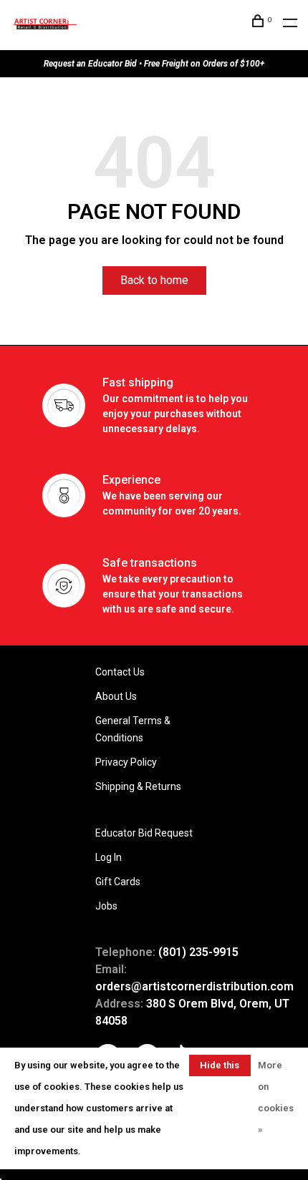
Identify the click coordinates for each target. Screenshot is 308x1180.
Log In (108, 857)
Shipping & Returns (138, 786)
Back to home (154, 280)
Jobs (106, 906)
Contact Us (120, 672)
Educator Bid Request (144, 833)
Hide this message (220, 1068)
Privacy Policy (126, 762)
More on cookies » (276, 1097)
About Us (116, 696)
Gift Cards (117, 881)
